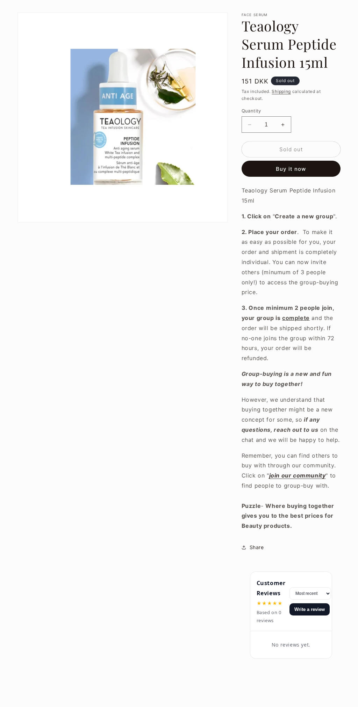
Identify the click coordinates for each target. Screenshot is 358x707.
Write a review (309, 609)
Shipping (281, 91)
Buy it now (291, 169)
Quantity (251, 111)
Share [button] (257, 547)
